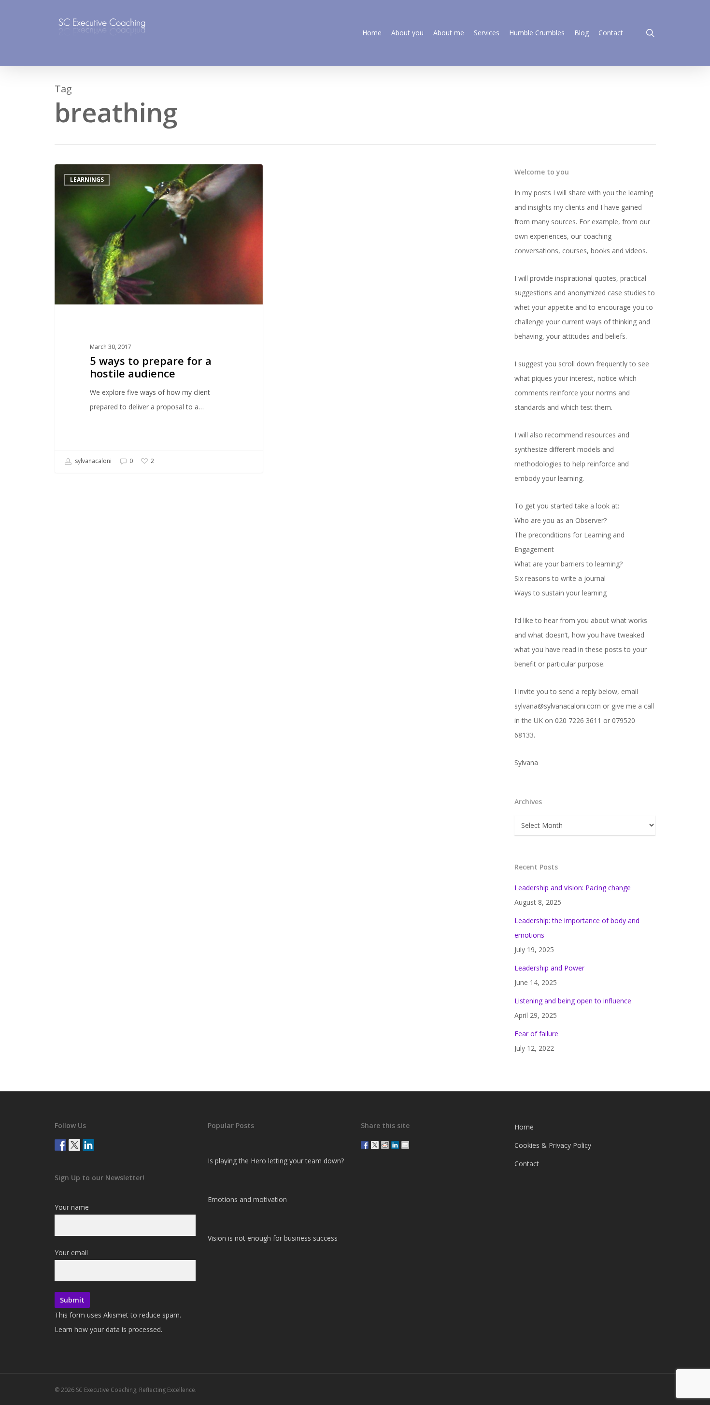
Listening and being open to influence (572, 1000)
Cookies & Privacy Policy (552, 1145)
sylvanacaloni (92, 461)
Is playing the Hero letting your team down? (276, 1160)
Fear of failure (536, 1033)
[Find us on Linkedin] (88, 1145)
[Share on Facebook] (365, 1145)
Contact (526, 1163)
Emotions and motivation (247, 1199)
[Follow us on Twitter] (74, 1145)
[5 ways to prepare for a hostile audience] (159, 318)
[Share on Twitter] (375, 1145)
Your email (71, 1252)
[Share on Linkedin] (395, 1145)
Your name (72, 1207)
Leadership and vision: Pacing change (572, 887)
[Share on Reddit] (385, 1145)
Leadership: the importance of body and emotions (576, 928)
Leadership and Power (549, 967)
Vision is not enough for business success (273, 1238)
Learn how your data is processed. (108, 1329)
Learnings (87, 179)
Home (524, 1126)
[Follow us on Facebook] (60, 1145)
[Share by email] (405, 1145)
